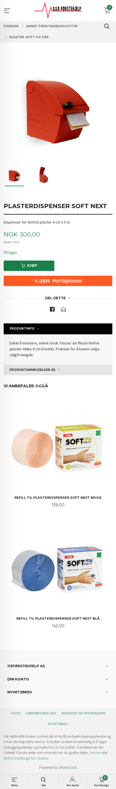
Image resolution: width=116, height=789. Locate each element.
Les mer (95, 752)
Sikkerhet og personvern (83, 713)
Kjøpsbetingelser (41, 713)
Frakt (16, 713)
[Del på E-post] (63, 310)
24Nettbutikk (67, 767)
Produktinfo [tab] (22, 328)
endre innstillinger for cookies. (26, 758)
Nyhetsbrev (58, 724)
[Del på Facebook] (52, 310)
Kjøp (32, 265)
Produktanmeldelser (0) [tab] (32, 370)
